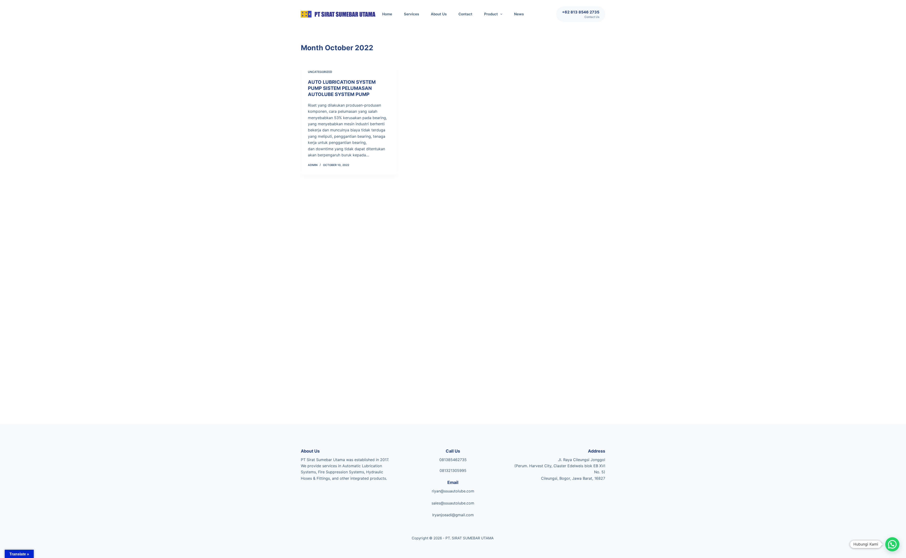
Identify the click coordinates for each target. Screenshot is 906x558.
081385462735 (453, 459)
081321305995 (453, 470)
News (519, 14)
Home (387, 14)
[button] (892, 544)
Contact (465, 14)
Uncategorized (320, 72)
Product (491, 14)
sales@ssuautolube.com (453, 503)
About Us (439, 14)
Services (411, 14)
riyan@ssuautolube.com (453, 491)
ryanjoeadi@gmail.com (453, 514)
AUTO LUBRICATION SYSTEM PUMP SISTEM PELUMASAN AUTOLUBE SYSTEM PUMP (342, 88)
